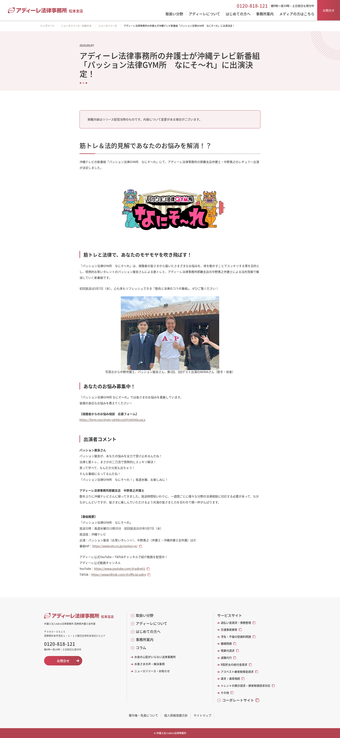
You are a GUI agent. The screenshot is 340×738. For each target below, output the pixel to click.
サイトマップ (202, 715)
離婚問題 (226, 643)
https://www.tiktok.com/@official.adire (118, 574)
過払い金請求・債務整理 (236, 623)
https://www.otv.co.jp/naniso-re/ (115, 546)
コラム (141, 647)
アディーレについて (151, 623)
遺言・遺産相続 (230, 678)
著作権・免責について (143, 715)
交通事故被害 (229, 629)
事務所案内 (144, 639)
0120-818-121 (252, 5)
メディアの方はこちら (296, 14)
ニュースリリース (107, 25)
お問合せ (328, 10)
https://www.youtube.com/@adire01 (119, 569)
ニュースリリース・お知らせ (76, 25)
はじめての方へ (148, 631)
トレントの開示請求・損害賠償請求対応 (245, 685)
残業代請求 (228, 650)
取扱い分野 (144, 615)
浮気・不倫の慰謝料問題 (236, 636)
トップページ (47, 25)
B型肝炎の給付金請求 (234, 664)
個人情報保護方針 (176, 715)
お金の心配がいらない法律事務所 (155, 657)
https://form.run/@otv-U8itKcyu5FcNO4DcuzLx (112, 420)
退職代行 (226, 658)
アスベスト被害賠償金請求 (237, 672)
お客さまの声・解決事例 (149, 664)
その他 (225, 693)
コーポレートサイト (238, 700)
